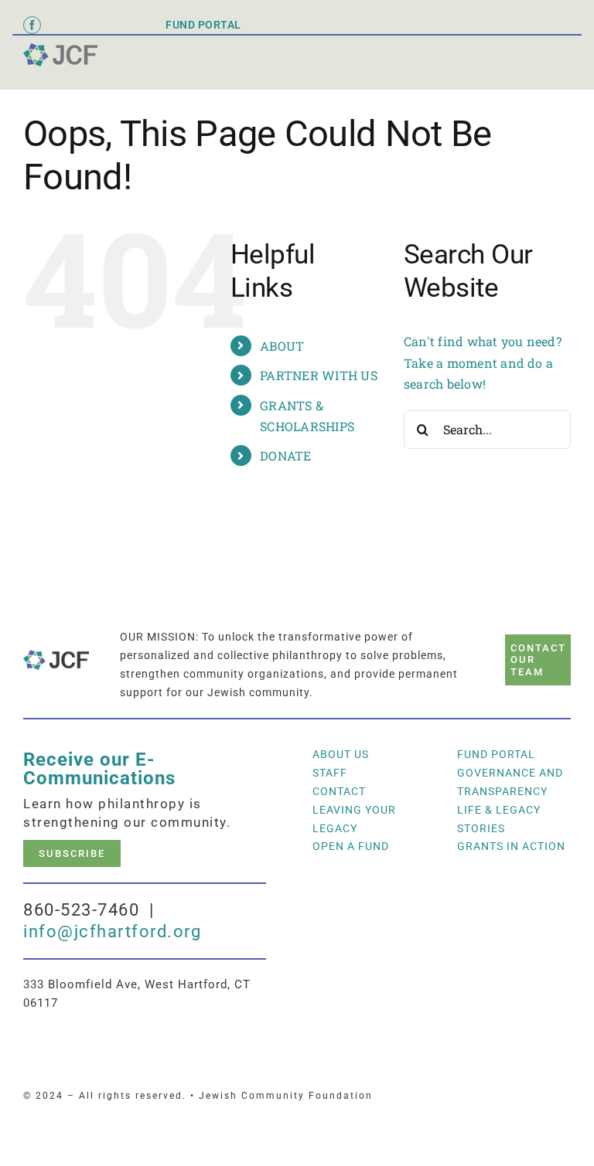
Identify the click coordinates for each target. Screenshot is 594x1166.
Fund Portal (496, 754)
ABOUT (282, 346)
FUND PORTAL (203, 25)
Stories (481, 828)
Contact (339, 791)
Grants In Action (511, 846)
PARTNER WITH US (318, 375)
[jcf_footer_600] (60, 49)
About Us (340, 754)
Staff (329, 773)
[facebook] (32, 25)
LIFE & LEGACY (499, 810)
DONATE (285, 455)
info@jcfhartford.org (112, 931)
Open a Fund (350, 846)
